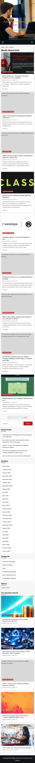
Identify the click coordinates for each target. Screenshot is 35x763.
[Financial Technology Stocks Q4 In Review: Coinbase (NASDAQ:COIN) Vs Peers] (17, 703)
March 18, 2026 (11, 719)
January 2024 (6, 551)
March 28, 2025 (11, 402)
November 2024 (7, 518)
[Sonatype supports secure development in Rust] (17, 224)
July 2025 (5, 492)
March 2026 (6, 466)
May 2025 (5, 499)
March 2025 (6, 505)
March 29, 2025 (11, 321)
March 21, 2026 (11, 623)
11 (22, 417)
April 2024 (5, 541)
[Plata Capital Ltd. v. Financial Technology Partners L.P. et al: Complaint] (17, 63)
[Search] (32, 42)
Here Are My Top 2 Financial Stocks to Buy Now (16, 456)
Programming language (8, 233)
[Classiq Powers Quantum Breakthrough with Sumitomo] (17, 182)
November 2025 (7, 479)
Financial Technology (8, 71)
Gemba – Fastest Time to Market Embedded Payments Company (15, 446)
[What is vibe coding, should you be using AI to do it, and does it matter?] (17, 304)
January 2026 (6, 473)
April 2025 (5, 502)
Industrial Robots (7, 151)
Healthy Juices (5, 587)
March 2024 (6, 544)
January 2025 (6, 512)
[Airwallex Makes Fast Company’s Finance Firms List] (17, 385)
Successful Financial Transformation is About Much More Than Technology (15, 441)
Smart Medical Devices (9, 575)
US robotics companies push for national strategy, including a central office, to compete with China (17, 358)
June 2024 (5, 535)
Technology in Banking (8, 111)
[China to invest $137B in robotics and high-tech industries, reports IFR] (17, 143)
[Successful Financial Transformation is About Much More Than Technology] (17, 638)
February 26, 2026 (12, 750)
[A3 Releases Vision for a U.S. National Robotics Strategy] (17, 264)
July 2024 (5, 531)
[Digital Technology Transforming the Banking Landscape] (17, 103)
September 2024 (7, 525)
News (4, 568)
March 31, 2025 (11, 80)
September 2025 (7, 486)
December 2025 (7, 476)
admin (5, 80)
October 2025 (6, 482)
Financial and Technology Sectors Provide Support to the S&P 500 (17, 436)
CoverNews (25, 758)
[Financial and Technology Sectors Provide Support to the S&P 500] (17, 606)
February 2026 (6, 469)
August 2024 (6, 528)
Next (26, 417)
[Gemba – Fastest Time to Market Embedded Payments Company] (17, 671)
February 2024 (6, 548)
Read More (5, 88)
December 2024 (7, 515)
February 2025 (6, 508)
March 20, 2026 (11, 655)
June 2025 (5, 495)
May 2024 (5, 538)
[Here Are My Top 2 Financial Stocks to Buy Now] (17, 735)
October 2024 (6, 521)
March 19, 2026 (11, 687)
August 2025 (6, 489)
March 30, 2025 (11, 199)
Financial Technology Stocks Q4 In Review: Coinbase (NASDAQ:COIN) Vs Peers (15, 451)
